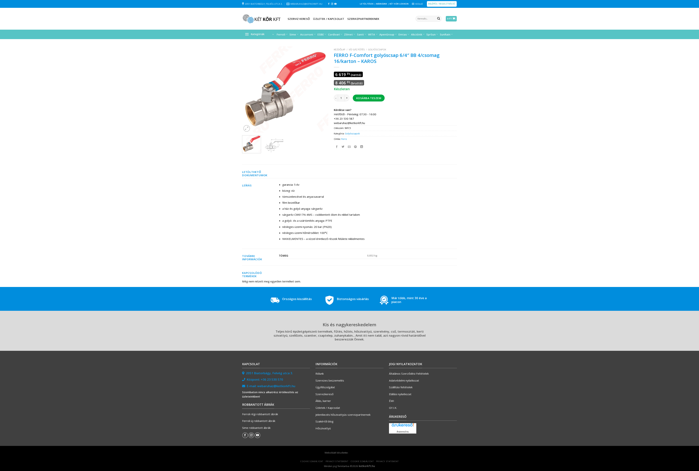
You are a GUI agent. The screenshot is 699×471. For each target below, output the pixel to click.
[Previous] (248, 89)
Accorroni (306, 34)
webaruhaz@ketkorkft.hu (276, 386)
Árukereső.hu (403, 432)
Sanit (360, 34)
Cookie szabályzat (311, 461)
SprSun (431, 34)
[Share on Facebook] (337, 146)
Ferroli (281, 34)
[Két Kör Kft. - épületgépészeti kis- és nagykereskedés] (262, 19)
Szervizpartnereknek (363, 19)
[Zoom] (246, 128)
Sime (292, 34)
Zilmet (348, 34)
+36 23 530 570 (272, 379)
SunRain (445, 34)
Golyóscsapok (377, 49)
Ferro (344, 139)
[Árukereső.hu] (402, 426)
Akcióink (416, 34)
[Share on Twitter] (343, 146)
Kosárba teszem (368, 98)
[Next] (322, 89)
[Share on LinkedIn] (362, 146)
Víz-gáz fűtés (357, 49)
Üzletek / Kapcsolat (328, 19)
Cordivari (334, 34)
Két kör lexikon (399, 3)
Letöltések (367, 3)
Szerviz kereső (299, 19)
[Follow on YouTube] (335, 4)
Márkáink (381, 3)
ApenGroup (386, 34)
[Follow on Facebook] (329, 4)
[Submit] (438, 19)
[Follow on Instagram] (332, 4)
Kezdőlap (339, 49)
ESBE (320, 34)
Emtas (402, 34)
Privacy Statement (337, 461)
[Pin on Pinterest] (355, 146)
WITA (371, 34)
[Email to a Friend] (349, 146)
